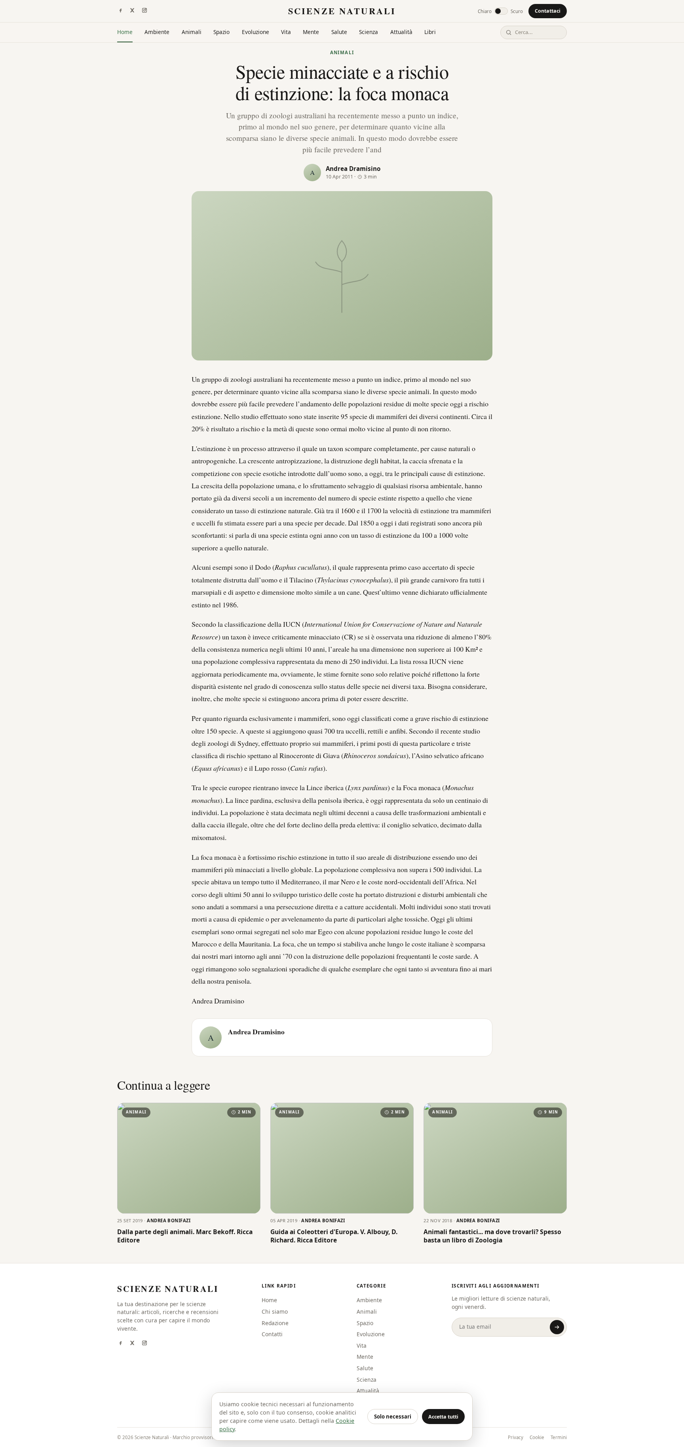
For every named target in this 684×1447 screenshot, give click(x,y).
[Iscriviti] (557, 1327)
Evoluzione (255, 32)
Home (125, 32)
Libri (430, 32)
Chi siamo (275, 1311)
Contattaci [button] (547, 11)
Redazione (275, 1323)
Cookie (537, 1437)
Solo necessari (392, 1416)
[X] (132, 11)
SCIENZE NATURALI (342, 10)
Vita (286, 32)
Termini (559, 1437)
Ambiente (156, 32)
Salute (339, 32)
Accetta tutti (443, 1416)
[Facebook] (120, 11)
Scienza (368, 32)
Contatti (272, 1334)
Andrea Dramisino (353, 169)
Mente (311, 32)
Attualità (401, 32)
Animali (191, 32)
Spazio (221, 32)
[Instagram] (144, 11)
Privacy (515, 1437)
